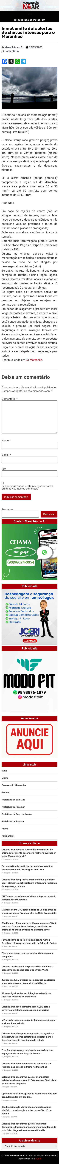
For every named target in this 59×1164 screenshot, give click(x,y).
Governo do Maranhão (14, 785)
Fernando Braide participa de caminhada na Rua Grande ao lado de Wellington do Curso (27, 868)
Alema (5, 828)
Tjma (4, 770)
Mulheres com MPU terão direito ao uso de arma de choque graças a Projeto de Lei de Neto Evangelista (29, 911)
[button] (29, 14)
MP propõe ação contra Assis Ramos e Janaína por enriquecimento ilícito (29, 1022)
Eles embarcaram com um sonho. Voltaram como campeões (28, 955)
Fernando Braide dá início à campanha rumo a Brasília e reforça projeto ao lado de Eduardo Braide (29, 941)
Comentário (10, 399)
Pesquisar (7, 509)
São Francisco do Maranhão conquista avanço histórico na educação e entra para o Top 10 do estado (27, 1110)
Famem (5, 792)
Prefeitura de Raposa (13, 821)
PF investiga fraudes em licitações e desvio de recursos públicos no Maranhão (26, 995)
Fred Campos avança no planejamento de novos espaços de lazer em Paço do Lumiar (27, 1052)
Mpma (5, 778)
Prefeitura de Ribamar (13, 806)
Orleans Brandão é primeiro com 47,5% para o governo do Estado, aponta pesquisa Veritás (26, 1008)
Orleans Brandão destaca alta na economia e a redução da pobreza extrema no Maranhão (26, 1065)
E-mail (6, 454)
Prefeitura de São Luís (13, 799)
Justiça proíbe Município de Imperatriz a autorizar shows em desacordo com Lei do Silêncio (28, 982)
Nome (6, 440)
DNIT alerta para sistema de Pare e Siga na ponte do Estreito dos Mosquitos (29, 898)
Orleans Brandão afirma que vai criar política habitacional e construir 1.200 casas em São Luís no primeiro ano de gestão (29, 1080)
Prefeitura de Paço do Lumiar (17, 814)
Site (4, 469)
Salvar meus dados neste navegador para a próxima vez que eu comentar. (27, 487)
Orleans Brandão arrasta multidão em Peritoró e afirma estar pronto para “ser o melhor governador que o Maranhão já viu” (29, 852)
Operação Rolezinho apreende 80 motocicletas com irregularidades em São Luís (29, 1095)
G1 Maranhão (34, 359)
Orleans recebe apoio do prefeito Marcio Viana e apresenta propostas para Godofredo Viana (27, 968)
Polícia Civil (8, 835)
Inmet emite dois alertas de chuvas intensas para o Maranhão (28, 32)
